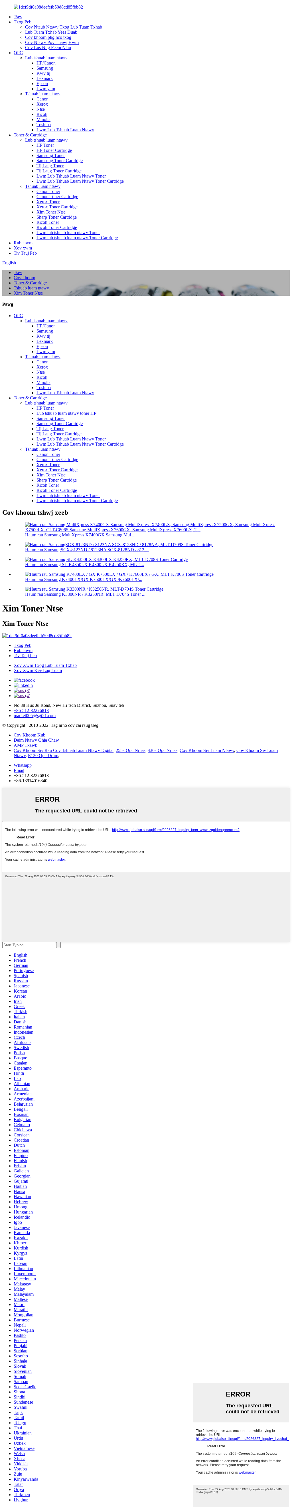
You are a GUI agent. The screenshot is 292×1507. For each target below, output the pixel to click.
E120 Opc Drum (43, 755)
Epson (42, 83)
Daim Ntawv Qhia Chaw (36, 740)
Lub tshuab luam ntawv (46, 57)
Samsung (44, 68)
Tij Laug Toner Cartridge (59, 170)
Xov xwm (23, 248)
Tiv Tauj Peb (25, 253)
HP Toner (45, 145)
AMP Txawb (25, 745)
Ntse (40, 109)
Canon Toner (48, 191)
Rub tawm (23, 242)
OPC (18, 52)
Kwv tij (43, 73)
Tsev (18, 16)
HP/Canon (46, 63)
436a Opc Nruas (162, 750)
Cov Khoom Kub (29, 735)
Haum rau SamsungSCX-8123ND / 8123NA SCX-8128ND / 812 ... (87, 549)
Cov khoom (24, 277)
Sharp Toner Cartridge (56, 217)
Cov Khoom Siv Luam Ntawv (207, 750)
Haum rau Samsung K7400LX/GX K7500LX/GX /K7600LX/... (83, 579)
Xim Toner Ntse (51, 212)
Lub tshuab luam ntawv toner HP (66, 413)
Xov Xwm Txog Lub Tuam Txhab (45, 665)
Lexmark (44, 78)
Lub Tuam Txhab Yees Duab (51, 32)
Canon (42, 98)
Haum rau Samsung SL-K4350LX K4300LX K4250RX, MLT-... (84, 564)
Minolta (43, 119)
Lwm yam (45, 88)
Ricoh (41, 114)
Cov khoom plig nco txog (48, 37)
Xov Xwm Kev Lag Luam (38, 670)
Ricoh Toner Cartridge (56, 227)
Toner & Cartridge (30, 134)
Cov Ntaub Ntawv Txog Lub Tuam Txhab (63, 27)
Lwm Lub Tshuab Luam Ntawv (65, 129)
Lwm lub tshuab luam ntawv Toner (68, 232)
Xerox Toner (48, 201)
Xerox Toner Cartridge (57, 206)
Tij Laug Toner (50, 165)
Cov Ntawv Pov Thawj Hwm (52, 42)
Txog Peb (22, 21)
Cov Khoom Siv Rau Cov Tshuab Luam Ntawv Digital (63, 750)
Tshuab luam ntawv (42, 93)
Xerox (42, 104)
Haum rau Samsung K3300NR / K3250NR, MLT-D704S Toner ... (85, 594)
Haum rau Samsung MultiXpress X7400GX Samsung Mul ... (80, 534)
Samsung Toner (50, 155)
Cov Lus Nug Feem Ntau (48, 47)
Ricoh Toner (47, 222)
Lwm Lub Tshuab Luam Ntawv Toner (71, 176)
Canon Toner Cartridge (57, 196)
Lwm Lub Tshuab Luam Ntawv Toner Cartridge (80, 181)
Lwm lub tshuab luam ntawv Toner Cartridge (77, 237)
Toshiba (43, 124)
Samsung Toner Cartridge (59, 160)
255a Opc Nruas (130, 750)
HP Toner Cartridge (54, 150)
